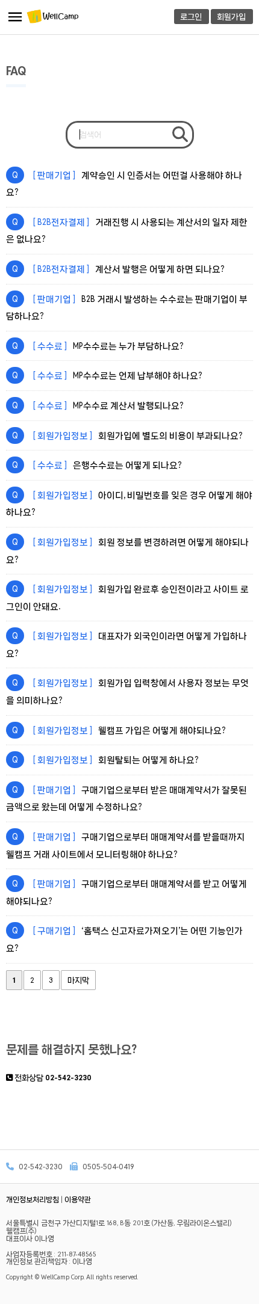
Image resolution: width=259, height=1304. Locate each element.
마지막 (78, 980)
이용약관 (77, 1199)
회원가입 (231, 16)
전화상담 (52, 1077)
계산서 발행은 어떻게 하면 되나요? (118, 268)
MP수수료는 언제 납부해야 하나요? (107, 375)
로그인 (191, 16)
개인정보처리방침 (32, 1199)
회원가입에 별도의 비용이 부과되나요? (127, 435)
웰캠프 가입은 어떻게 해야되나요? (118, 730)
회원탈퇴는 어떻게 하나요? (105, 759)
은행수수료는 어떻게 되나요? (96, 465)
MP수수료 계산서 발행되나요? (97, 405)
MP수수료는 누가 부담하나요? (97, 345)
